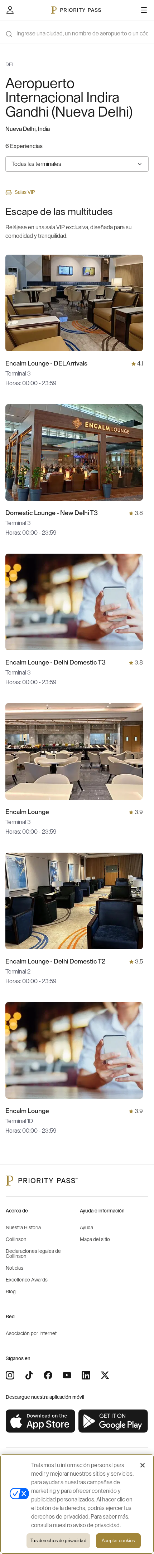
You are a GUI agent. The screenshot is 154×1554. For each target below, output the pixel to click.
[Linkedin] (86, 1375)
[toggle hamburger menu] (144, 10)
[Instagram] (10, 1375)
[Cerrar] (142, 1465)
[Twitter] (105, 1375)
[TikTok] (29, 1375)
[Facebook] (48, 1375)
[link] (41, 1421)
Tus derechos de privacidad (58, 1540)
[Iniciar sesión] (10, 10)
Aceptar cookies (118, 1540)
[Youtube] (67, 1375)
